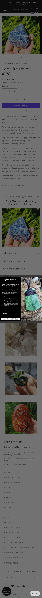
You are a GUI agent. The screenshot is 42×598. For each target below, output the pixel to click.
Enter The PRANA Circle (10, 319)
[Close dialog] (40, 278)
